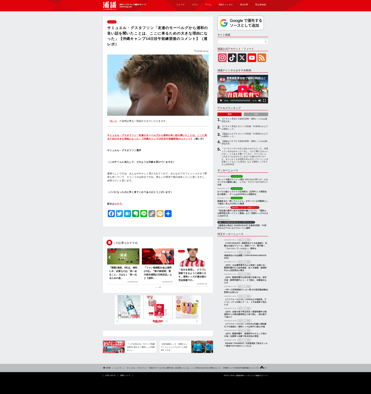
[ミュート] (259, 100)
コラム (195, 4)
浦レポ (113, 121)
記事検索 (260, 4)
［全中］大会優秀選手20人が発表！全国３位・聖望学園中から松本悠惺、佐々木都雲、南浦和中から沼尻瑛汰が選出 (245, 267)
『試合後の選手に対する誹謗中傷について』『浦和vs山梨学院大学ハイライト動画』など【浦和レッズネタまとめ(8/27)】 (242, 213)
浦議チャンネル (226, 4)
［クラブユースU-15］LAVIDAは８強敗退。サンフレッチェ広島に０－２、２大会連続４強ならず (245, 302)
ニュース (181, 4)
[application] (242, 89)
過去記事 (244, 4)
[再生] (221, 100)
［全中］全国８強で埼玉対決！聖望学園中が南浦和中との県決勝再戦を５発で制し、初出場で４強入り (245, 314)
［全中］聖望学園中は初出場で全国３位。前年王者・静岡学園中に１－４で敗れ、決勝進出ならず (245, 280)
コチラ (118, 203)
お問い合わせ (110, 375)
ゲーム (208, 4)
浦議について (125, 375)
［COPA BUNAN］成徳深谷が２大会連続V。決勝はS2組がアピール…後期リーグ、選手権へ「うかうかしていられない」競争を (245, 245)
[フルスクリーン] (264, 100)
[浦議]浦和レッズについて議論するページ (124, 5)
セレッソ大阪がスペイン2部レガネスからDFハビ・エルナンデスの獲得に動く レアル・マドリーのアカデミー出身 (242, 182)
